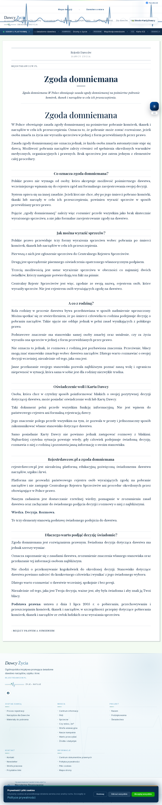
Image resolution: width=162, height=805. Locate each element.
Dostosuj (100, 794)
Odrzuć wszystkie (119, 794)
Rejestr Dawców (81, 52)
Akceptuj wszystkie (143, 794)
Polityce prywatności (21, 797)
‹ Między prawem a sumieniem (33, 630)
